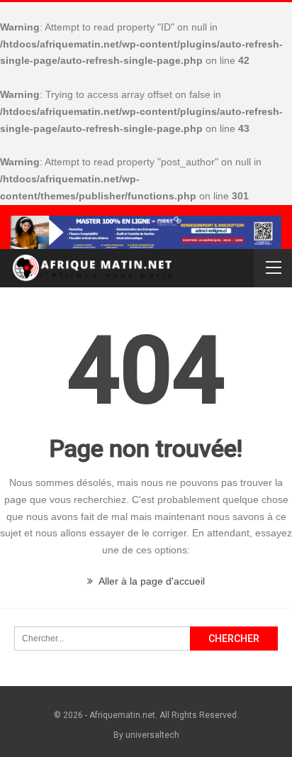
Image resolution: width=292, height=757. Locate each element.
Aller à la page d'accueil (150, 581)
